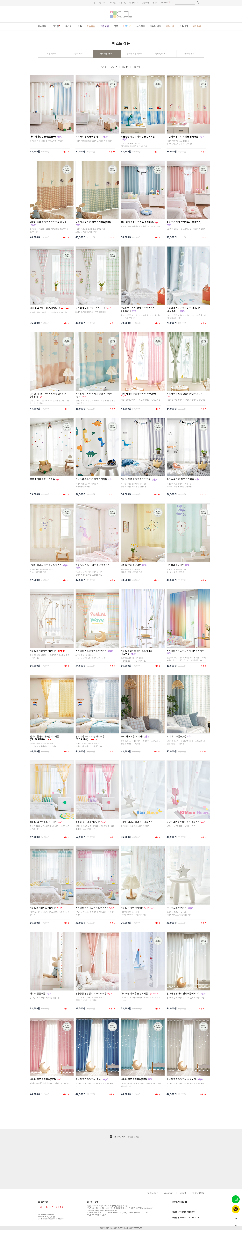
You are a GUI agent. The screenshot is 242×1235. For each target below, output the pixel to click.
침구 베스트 (79, 53)
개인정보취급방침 (198, 1193)
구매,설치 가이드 (152, 1193)
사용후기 (136, 67)
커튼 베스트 (52, 53)
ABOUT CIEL (169, 1193)
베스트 (68, 26)
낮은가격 (114, 67)
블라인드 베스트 (162, 53)
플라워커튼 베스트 (135, 53)
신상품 (56, 26)
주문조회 (145, 2)
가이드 (154, 2)
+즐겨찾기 (103, 2)
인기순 (103, 67)
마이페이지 (133, 2)
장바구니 (164, 2)
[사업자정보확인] (147, 1208)
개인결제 (197, 26)
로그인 (113, 2)
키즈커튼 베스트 (107, 53)
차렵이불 (104, 26)
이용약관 (183, 1193)
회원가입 (122, 2)
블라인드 (140, 26)
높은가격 (125, 67)
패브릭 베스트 (190, 53)
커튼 (79, 26)
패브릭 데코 (155, 26)
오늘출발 (91, 26)
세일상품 (170, 26)
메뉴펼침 (42, 26)
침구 (116, 26)
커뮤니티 (183, 26)
